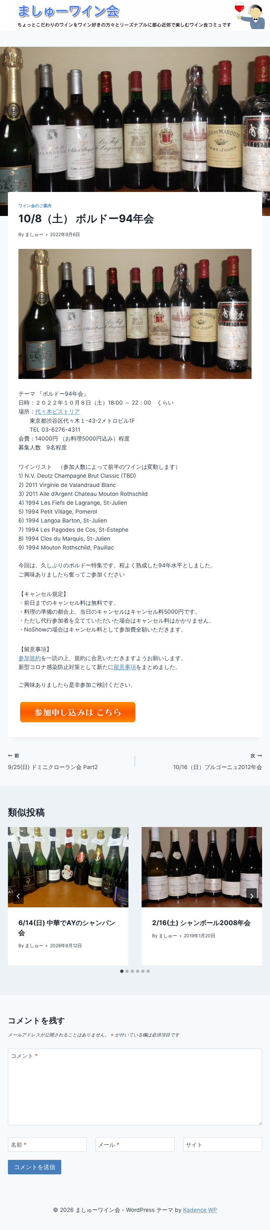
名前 (19, 1144)
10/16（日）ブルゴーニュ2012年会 (217, 761)
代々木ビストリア (57, 411)
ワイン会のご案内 (35, 205)
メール (109, 1144)
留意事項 (125, 667)
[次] (251, 896)
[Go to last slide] (18, 896)
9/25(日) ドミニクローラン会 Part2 (53, 761)
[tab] (121, 971)
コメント (24, 1056)
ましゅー (34, 234)
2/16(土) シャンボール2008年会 (201, 923)
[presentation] (68, 867)
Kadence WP (200, 1210)
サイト (194, 1144)
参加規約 (29, 658)
